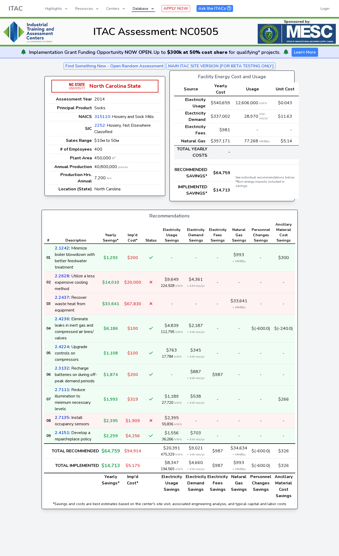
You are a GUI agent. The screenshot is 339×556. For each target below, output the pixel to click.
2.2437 (62, 297)
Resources (84, 8)
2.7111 (62, 390)
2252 (99, 125)
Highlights (53, 8)
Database (140, 8)
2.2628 (62, 276)
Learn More (305, 52)
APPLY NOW (175, 8)
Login (324, 8)
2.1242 (62, 248)
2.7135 (62, 418)
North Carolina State (115, 86)
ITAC (15, 8)
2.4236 (62, 319)
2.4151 (62, 433)
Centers (112, 8)
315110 (102, 117)
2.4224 (62, 347)
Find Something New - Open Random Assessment (114, 66)
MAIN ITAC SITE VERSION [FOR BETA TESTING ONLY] (221, 66)
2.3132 (62, 368)
